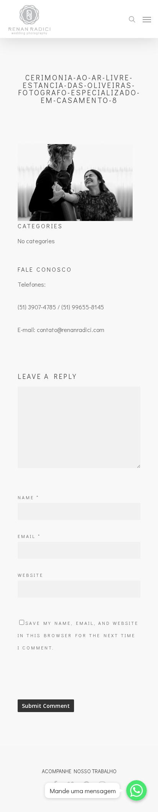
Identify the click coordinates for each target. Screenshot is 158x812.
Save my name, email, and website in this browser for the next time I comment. (78, 635)
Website (30, 575)
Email (29, 536)
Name (28, 497)
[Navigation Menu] (147, 19)
